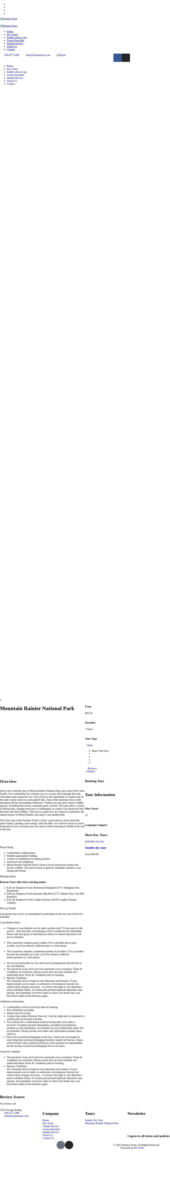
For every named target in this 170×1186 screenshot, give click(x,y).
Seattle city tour (95, 847)
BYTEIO (139, 1148)
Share (90, 745)
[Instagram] (126, 58)
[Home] (61, 55)
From (88, 854)
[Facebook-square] (61, 1145)
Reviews (92, 768)
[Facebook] (117, 58)
